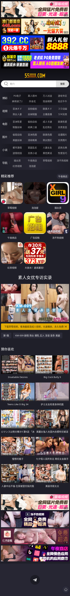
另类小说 (32, 153)
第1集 (6, 335)
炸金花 (32, 101)
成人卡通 (47, 121)
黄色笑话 (47, 153)
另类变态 (62, 127)
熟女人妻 (17, 114)
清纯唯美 (32, 140)
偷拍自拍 (32, 121)
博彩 (4, 98)
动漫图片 (62, 134)
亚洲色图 (32, 134)
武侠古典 (62, 147)
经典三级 (32, 127)
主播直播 (47, 114)
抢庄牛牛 (62, 101)
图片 (4, 137)
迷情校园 (17, 153)
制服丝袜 (17, 127)
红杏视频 (17, 166)
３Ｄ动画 (62, 108)
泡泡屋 (32, 166)
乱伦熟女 (47, 127)
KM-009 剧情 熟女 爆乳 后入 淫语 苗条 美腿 (37, 335)
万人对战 (47, 95)
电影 (4, 124)
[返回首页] (66, 589)
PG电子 (17, 95)
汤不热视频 (62, 160)
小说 (4, 150)
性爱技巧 (62, 153)
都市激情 (17, 147)
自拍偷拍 (32, 108)
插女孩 (17, 160)
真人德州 (32, 95)
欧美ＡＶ (47, 108)
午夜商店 (32, 160)
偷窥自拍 (17, 134)
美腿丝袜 (17, 140)
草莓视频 (47, 160)
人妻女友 (47, 147)
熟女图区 (47, 140)
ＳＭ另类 (62, 114)
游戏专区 (62, 95)
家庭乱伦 (32, 147)
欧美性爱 (62, 121)
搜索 (62, 83)
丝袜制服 (32, 114)
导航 (4, 163)
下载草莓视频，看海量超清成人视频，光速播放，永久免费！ (35, 326)
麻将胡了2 (17, 101)
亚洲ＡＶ (17, 108)
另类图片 (62, 140)
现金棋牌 (47, 101)
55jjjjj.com (35, 75)
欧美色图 (47, 134)
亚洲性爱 (17, 121)
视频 (4, 111)
